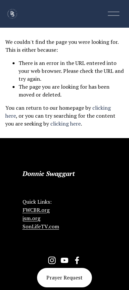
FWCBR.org (36, 210)
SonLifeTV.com (40, 226)
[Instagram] (52, 260)
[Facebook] (77, 260)
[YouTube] (64, 260)
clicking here (65, 123)
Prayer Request (64, 277)
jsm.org (31, 218)
